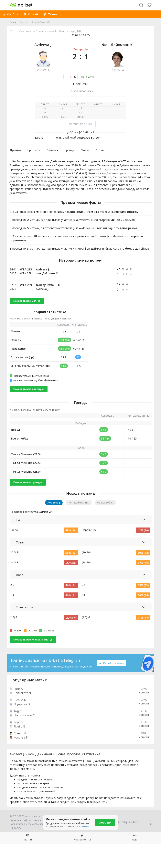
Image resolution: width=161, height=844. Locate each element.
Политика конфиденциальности (29, 820)
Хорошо (105, 822)
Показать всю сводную (28, 389)
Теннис (14, 21)
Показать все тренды (27, 482)
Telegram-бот (129, 822)
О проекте (16, 828)
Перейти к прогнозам (80, 91)
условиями (83, 826)
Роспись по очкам (80, 124)
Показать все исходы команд (32, 639)
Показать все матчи (26, 301)
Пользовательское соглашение (28, 824)
